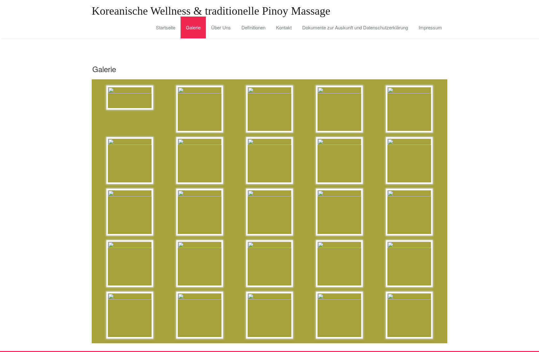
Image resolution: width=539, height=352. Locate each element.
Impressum (430, 27)
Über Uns (221, 27)
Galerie (193, 27)
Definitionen (253, 27)
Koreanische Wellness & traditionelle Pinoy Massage (211, 11)
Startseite (165, 27)
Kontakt (284, 27)
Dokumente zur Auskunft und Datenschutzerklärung (355, 27)
